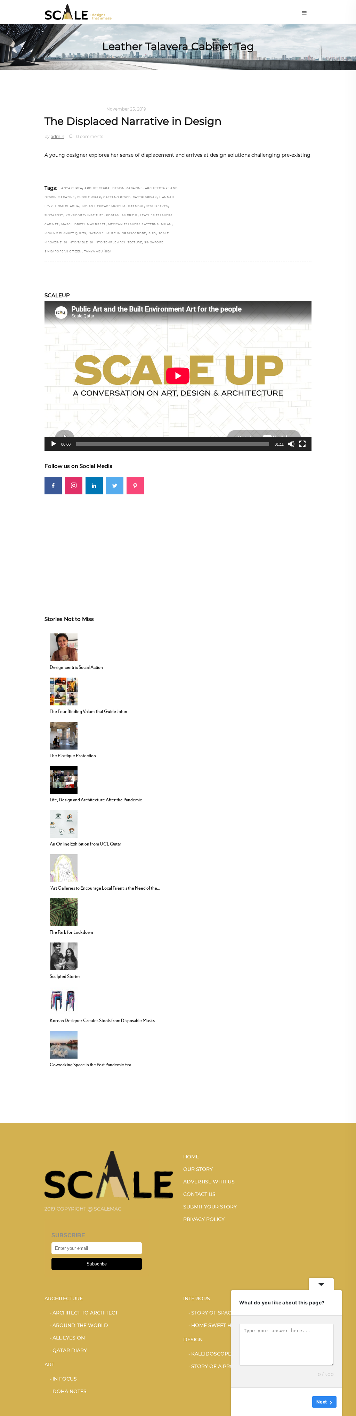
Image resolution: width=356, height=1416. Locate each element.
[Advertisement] (178, 543)
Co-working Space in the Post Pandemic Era (90, 1064)
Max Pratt (96, 224)
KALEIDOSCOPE (83, 109)
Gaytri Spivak (145, 197)
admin (57, 137)
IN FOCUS (64, 1379)
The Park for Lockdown (71, 932)
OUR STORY (198, 1169)
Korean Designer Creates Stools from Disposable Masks (102, 1020)
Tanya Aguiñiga (98, 251)
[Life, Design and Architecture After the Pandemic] (64, 779)
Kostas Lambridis (122, 215)
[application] (178, 376)
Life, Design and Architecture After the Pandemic (96, 799)
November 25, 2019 (126, 109)
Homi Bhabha (67, 206)
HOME (191, 1157)
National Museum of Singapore (117, 233)
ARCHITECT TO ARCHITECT (85, 1313)
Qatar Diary (69, 1350)
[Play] (53, 443)
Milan (166, 224)
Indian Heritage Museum (104, 206)
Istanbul (136, 206)
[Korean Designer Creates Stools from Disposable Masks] (64, 1000)
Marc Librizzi (73, 224)
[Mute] (291, 443)
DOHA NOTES (69, 1391)
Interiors (196, 1298)
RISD (152, 233)
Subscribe (97, 1264)
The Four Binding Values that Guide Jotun (88, 711)
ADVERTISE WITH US (209, 1182)
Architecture (63, 1298)
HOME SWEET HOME (217, 1325)
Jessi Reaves (157, 206)
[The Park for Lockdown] (64, 911)
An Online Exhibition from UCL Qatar (85, 844)
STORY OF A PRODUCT (219, 1366)
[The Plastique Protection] (64, 735)
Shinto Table (76, 242)
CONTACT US (199, 1194)
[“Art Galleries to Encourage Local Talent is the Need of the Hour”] (64, 867)
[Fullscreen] (302, 443)
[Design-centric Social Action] (64, 647)
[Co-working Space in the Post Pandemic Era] (64, 1044)
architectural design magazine (113, 188)
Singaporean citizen (63, 251)
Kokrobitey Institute (85, 215)
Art (49, 1364)
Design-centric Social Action (76, 667)
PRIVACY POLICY (204, 1219)
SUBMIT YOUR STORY (210, 1207)
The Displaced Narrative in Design (132, 121)
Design (53, 109)
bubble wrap (89, 197)
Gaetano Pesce (116, 197)
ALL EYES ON (68, 1338)
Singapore (153, 242)
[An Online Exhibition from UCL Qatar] (64, 823)
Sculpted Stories (65, 976)
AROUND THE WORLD (80, 1325)
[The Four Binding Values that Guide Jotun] (64, 691)
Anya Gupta (71, 188)
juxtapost (53, 215)
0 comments (89, 137)
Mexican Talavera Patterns (133, 224)
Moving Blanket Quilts (65, 233)
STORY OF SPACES (214, 1313)
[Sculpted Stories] (64, 956)
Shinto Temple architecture (116, 242)
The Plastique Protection (73, 755)
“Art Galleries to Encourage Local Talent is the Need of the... (105, 888)
